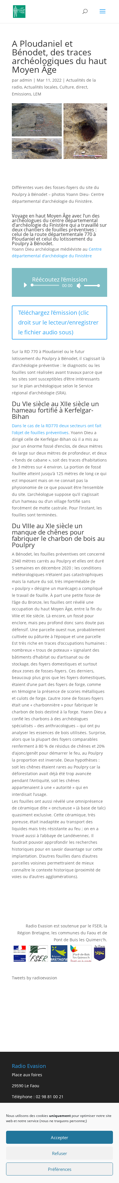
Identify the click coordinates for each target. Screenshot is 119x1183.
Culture (67, 87)
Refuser (59, 1153)
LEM (37, 94)
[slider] (90, 285)
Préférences (59, 1169)
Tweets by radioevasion (34, 977)
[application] (59, 285)
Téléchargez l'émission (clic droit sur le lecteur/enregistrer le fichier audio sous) (58, 322)
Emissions (21, 94)
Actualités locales (40, 87)
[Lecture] (25, 285)
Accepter (59, 1137)
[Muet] (78, 285)
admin (26, 80)
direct (81, 87)
